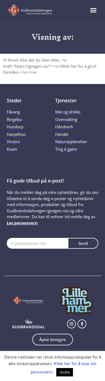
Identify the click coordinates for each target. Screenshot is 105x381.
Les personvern (22, 222)
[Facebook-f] (82, 323)
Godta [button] (65, 372)
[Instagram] (71, 323)
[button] (93, 10)
